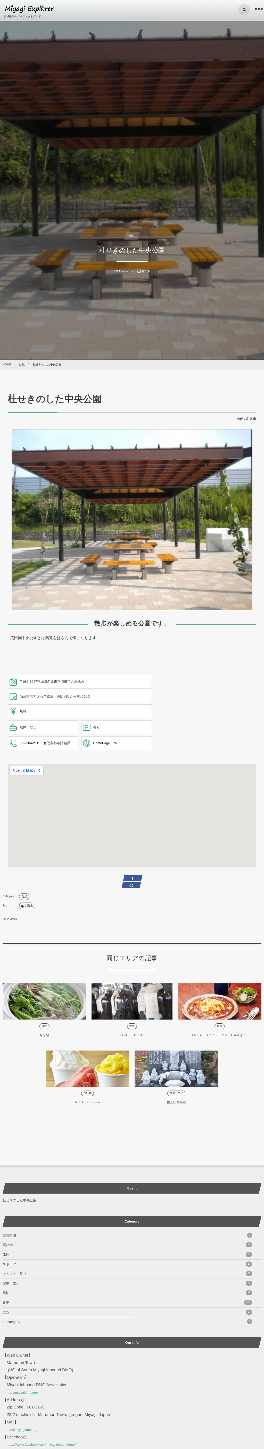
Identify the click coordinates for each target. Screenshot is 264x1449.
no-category (126, 1322)
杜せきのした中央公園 (20, 1200)
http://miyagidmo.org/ (22, 1393)
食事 (132, 1026)
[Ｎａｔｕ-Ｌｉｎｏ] (87, 1069)
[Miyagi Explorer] (29, 9)
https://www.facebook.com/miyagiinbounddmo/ (41, 1444)
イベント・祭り (126, 1274)
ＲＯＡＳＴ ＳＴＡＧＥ (132, 1035)
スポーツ (126, 1264)
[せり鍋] (44, 1001)
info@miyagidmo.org (22, 1430)
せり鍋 (44, 1035)
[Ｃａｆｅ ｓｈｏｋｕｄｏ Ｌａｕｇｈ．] (219, 1001)
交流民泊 (126, 1235)
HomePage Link (105, 743)
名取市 (251, 419)
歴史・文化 (176, 1093)
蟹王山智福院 (176, 1102)
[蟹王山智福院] (176, 1069)
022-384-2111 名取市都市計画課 (45, 743)
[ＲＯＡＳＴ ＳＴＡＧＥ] (132, 1001)
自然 (132, 235)
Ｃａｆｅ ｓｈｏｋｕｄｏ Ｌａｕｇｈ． (219, 1035)
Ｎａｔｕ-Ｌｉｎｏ (88, 1102)
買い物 (88, 1093)
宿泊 (126, 1293)
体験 (44, 1026)
